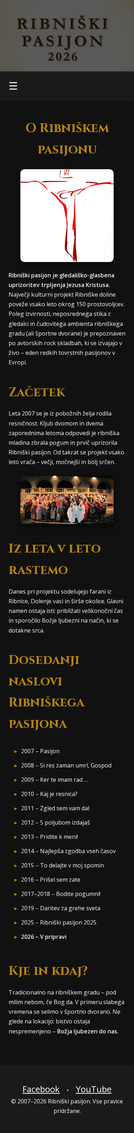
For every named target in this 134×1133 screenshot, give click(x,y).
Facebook (41, 1089)
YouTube (93, 1089)
